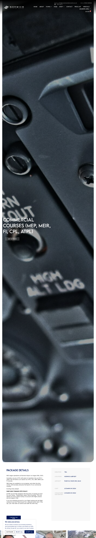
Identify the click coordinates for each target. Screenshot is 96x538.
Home (35, 6)
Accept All (29, 532)
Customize (9, 532)
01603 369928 (86, 3)
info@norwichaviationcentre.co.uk (65, 3)
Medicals (86, 6)
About (41, 6)
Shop (61, 6)
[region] (19, 527)
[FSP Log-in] (55, 4)
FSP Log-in (59, 4)
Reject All (19, 532)
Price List (78, 6)
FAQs (55, 6)
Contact (69, 6)
